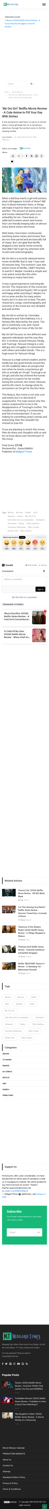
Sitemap (6, 1471)
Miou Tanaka (26, 531)
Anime (20, 516)
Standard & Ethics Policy (14, 1477)
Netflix (28, 512)
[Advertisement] (24, 54)
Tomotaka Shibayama (17, 527)
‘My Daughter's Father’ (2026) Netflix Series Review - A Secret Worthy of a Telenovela (29, 1417)
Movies (11, 512)
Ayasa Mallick (7, 137)
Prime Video (8, 1095)
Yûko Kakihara (32, 523)
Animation (40, 520)
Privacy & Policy (10, 1483)
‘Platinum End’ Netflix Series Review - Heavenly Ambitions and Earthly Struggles (31, 950)
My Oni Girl (30, 516)
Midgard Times (24, 451)
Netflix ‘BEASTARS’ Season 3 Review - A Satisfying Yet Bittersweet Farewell (31, 966)
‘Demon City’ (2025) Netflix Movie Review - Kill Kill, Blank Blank (31, 893)
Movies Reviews (17, 92)
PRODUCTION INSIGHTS (14, 1454)
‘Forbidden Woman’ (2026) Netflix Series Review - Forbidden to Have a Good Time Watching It (30, 1401)
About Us (7, 1459)
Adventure (12, 523)
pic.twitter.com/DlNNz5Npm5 (15, 1191)
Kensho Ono (13, 531)
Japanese (11, 516)
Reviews (19, 512)
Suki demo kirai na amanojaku (21, 520)
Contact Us (8, 1465)
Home (7, 92)
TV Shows (21, 920)
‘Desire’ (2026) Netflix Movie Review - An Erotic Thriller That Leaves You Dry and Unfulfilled (29, 1386)
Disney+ (6, 1089)
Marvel (6, 1066)
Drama (21, 523)
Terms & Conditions (12, 1489)
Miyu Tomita (33, 527)
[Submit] (38, 1232)
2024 (35, 512)
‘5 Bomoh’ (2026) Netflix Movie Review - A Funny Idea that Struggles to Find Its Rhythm (22, 23)
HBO (4, 1083)
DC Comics (7, 1072)
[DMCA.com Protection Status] (10, 1502)
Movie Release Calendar (14, 1448)
